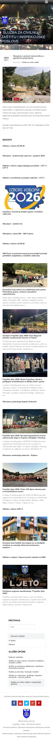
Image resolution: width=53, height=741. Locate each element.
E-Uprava (34, 696)
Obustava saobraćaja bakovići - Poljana (20, 455)
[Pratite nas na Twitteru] (26, 703)
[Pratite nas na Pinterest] (38, 703)
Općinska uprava (24, 696)
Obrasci (12, 644)
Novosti (14, 696)
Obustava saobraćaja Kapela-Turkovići (20, 402)
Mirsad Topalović (44, 734)
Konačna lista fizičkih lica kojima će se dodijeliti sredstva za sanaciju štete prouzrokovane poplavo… (24, 545)
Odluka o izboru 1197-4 (13, 509)
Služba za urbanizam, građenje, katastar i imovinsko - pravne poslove (25, 676)
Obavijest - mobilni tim (12, 224)
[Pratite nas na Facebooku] (14, 703)
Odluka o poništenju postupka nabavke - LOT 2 (23, 178)
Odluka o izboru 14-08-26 (14, 244)
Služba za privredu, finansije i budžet (23, 672)
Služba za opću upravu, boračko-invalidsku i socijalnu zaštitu (26, 661)
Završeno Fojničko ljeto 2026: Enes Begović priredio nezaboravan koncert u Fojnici (22, 337)
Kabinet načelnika (16, 657)
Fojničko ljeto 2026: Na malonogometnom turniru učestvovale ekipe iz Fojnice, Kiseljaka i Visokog (24, 437)
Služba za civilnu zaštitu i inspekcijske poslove (26, 683)
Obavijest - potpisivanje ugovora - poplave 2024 (24, 156)
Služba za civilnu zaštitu (30, 62)
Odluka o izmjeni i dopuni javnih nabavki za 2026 (24, 557)
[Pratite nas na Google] (32, 703)
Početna (8, 696)
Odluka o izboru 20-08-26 (14, 146)
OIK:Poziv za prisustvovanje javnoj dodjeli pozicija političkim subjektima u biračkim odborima (25, 254)
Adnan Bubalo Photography (26, 737)
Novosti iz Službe (18, 636)
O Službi (12, 640)
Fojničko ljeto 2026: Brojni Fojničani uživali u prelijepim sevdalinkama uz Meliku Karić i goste (23, 380)
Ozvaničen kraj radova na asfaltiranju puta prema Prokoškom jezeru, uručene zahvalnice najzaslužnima (24, 292)
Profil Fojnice (43, 696)
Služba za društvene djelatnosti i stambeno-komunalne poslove (26, 667)
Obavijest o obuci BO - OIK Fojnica (18, 234)
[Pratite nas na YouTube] (20, 703)
